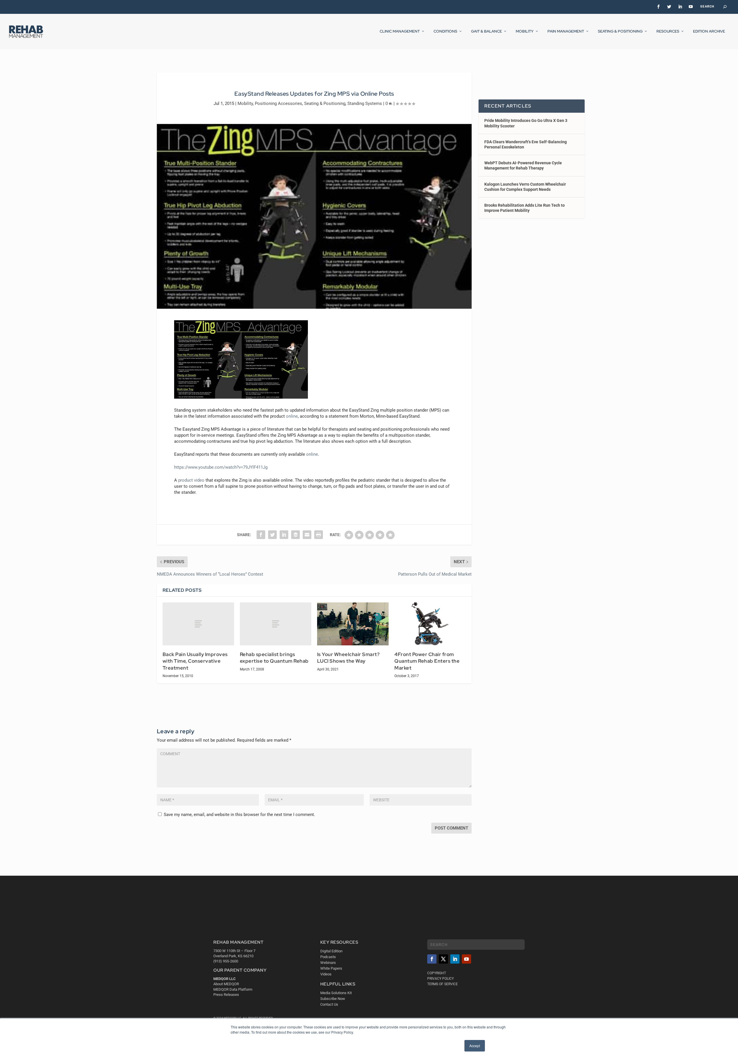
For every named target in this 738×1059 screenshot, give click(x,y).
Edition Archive (709, 31)
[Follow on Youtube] (466, 959)
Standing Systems (364, 103)
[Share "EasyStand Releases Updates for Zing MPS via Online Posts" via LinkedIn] (284, 534)
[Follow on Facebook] (431, 959)
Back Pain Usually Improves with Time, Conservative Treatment (195, 661)
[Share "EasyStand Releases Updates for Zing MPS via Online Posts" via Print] (318, 534)
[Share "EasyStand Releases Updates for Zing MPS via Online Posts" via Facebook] (261, 534)
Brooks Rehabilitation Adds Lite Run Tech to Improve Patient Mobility (524, 208)
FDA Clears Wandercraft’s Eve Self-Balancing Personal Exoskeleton (525, 144)
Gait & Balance (486, 31)
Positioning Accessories (278, 103)
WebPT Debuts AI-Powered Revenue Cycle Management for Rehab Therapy (523, 165)
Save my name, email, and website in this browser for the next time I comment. (239, 814)
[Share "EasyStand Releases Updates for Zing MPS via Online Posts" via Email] (307, 534)
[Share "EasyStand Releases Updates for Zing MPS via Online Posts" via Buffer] (295, 534)
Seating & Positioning (620, 31)
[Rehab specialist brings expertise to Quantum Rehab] (275, 623)
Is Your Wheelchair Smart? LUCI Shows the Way (348, 657)
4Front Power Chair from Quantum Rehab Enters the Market (427, 661)
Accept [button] (474, 1045)
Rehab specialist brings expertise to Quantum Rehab (274, 657)
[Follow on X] (443, 959)
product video (191, 480)
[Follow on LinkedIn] (455, 959)
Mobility (525, 31)
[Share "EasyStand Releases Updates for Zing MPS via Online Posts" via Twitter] (272, 534)
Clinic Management (400, 31)
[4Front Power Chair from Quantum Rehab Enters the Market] (430, 623)
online (292, 416)
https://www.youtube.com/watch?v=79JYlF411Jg (221, 467)
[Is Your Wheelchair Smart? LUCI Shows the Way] (353, 623)
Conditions (445, 31)
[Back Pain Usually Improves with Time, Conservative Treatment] (198, 623)
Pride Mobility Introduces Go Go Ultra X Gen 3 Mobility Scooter (525, 123)
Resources (667, 31)
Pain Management (565, 31)
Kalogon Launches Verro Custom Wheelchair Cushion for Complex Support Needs (525, 187)
